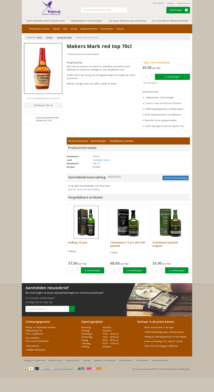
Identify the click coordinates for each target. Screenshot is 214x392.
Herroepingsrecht (160, 360)
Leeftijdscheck (126, 360)
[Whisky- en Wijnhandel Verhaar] (51, 8)
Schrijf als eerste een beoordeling (83, 54)
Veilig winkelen (72, 360)
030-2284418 (158, 3)
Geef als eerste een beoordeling (83, 189)
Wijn (65, 28)
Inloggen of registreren (34, 360)
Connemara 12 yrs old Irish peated (127, 244)
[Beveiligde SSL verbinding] (90, 368)
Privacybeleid (142, 360)
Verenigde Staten (64, 37)
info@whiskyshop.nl (35, 349)
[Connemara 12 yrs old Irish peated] (128, 222)
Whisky (56, 28)
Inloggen (170, 3)
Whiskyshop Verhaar (39, 28)
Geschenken (106, 28)
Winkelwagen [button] (178, 10)
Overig (73, 28)
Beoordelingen (98, 141)
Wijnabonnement (89, 28)
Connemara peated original (165, 244)
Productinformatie (78, 141)
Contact (120, 28)
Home (39, 37)
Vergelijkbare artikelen (121, 141)
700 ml (96, 163)
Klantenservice (183, 3)
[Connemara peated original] (170, 222)
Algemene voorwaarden (105, 360)
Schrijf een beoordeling (175, 178)
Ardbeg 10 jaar (77, 242)
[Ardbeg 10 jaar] (86, 222)
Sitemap (86, 360)
